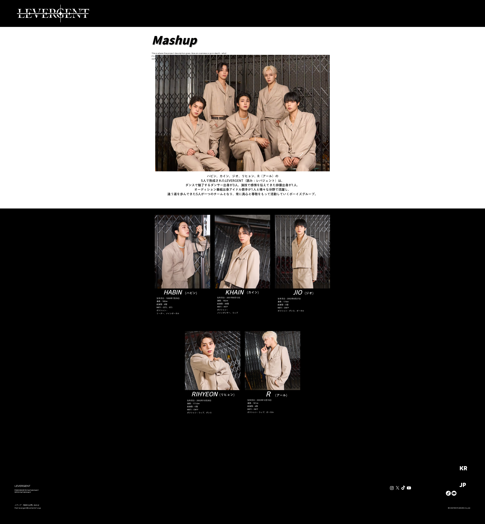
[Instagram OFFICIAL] (391, 487)
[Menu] (468, 13)
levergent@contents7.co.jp (30, 508)
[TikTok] (448, 493)
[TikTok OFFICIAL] (403, 487)
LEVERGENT (22, 486)
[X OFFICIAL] (397, 487)
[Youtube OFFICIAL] (408, 487)
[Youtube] (454, 493)
